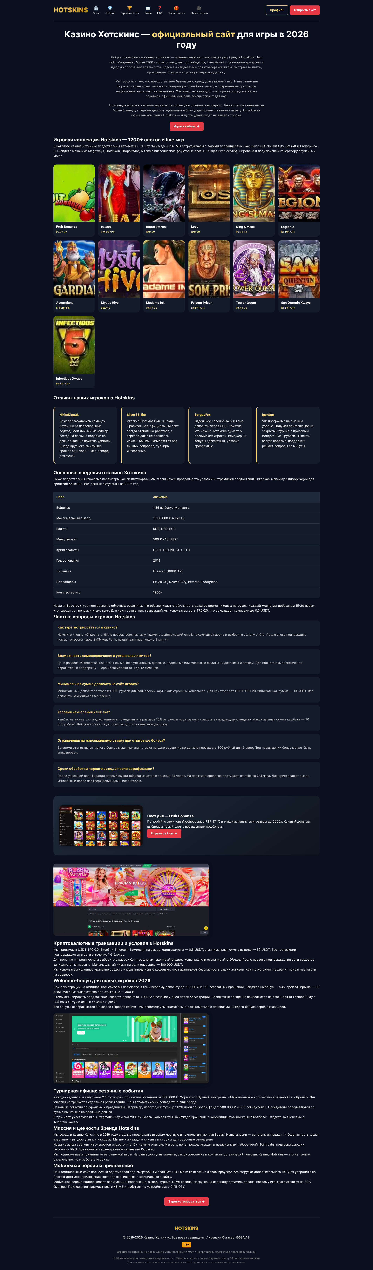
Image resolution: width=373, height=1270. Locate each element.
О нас (96, 10)
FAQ (159, 10)
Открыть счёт (305, 10)
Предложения (176, 10)
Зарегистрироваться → (186, 1201)
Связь (148, 10)
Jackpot (110, 10)
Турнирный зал (129, 10)
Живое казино (199, 10)
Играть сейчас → (186, 126)
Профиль (277, 10)
